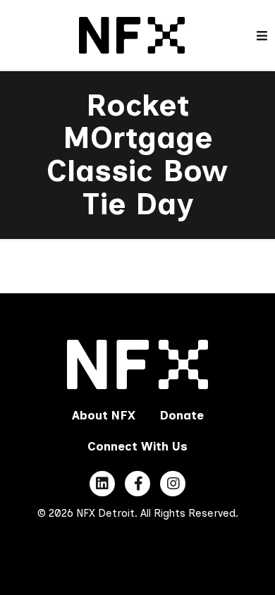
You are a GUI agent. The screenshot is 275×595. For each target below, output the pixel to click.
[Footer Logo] (138, 364)
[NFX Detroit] (132, 34)
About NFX (103, 415)
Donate (181, 415)
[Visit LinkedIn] (102, 483)
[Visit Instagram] (172, 483)
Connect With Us (137, 446)
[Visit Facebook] (137, 483)
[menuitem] (103, 415)
